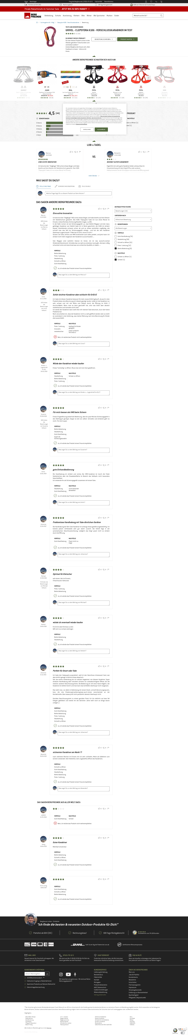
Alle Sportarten (99, 15)
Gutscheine (132, 982)
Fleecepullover (64, 1024)
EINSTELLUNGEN (87, 129)
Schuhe (58, 15)
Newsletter (132, 980)
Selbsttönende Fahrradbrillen (103, 1024)
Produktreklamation (100, 985)
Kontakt (96, 980)
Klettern (77, 15)
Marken (109, 15)
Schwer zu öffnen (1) (131, 123)
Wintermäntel (64, 1021)
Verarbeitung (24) (123, 239)
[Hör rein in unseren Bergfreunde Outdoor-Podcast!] (76, 975)
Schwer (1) (128, 126)
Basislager (33, 2)
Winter (89, 15)
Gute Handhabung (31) (125, 236)
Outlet (116, 15)
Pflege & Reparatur (30, 1023)
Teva (131, 1017)
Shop (26, 2)
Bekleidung (49, 15)
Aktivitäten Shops (30, 1017)
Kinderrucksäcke (100, 1021)
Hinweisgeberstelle (135, 990)
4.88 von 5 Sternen (144, 5)
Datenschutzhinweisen (81, 124)
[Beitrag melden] (80, 152)
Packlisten (28, 1021)
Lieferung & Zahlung (100, 972)
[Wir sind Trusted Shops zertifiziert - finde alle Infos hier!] (134, 932)
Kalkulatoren (29, 1018)
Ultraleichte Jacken (65, 1023)
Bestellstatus (98, 975)
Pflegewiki (132, 998)
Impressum (132, 987)
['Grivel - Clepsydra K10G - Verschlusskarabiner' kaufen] (50, 36)
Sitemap (49, 1028)
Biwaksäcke (98, 1023)
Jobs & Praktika (134, 975)
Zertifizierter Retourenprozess (132, 945)
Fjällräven (132, 1023)
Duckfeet (132, 1018)
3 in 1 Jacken (64, 1017)
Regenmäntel (64, 1018)
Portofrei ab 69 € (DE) (34, 5)
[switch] (183, 1033)
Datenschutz (102, 987)
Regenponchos (64, 1020)
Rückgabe (97, 982)
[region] (95, 119)
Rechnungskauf (67, 5)
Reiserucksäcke (99, 1018)
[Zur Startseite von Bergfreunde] (33, 15)
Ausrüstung (67, 15)
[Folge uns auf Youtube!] (70, 975)
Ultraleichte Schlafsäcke (102, 1020)
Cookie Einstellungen (101, 990)
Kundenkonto (133, 977)
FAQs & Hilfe (98, 977)
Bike (83, 15)
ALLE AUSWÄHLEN (101, 129)
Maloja (131, 1020)
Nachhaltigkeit (134, 995)
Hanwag (132, 1021)
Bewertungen (122, 224)
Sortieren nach (120, 215)
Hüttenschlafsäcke (100, 1017)
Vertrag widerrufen (100, 995)
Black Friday (29, 1024)
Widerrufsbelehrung (100, 992)
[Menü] (186, 1028)
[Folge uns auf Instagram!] (62, 975)
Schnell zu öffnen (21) (125, 242)
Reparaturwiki (141, 998)
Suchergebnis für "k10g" (48, 22)
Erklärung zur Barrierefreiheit (138, 993)
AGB (95, 987)
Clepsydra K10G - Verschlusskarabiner (68, 22)
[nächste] (148, 78)
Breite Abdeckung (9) (125, 248)
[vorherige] (39, 78)
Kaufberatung (29, 1020)
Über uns (132, 972)
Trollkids (132, 1024)
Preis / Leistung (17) (124, 245)
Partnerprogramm (134, 985)
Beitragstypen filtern (123, 207)
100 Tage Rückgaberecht (105, 5)
